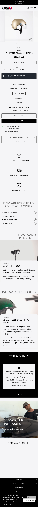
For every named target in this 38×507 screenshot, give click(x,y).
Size (17, 84)
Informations (18, 483)
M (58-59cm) (25, 88)
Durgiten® (19, 102)
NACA (19, 50)
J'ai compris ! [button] (29, 500)
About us (18, 479)
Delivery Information (19, 137)
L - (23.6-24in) (19, 93)
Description (19, 62)
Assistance (18, 488)
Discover (6, 435)
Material (19, 98)
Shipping (16, 70)
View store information (11, 131)
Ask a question (19, 141)
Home (18, 47)
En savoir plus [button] (8, 504)
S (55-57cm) (13, 88)
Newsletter (19, 492)
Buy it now (19, 121)
